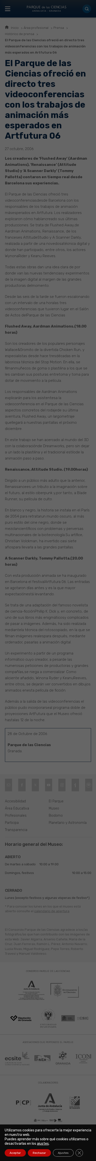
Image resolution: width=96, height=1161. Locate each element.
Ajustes (63, 1153)
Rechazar (39, 1153)
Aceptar (15, 1153)
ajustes (43, 1144)
